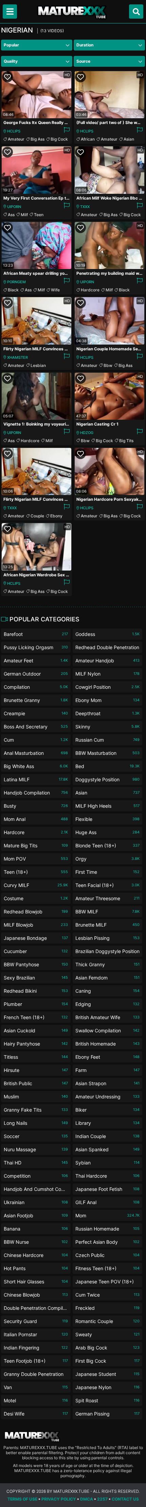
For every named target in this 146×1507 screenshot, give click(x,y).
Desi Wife (36, 1414)
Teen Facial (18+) (107, 885)
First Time (107, 872)
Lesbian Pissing (107, 938)
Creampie (36, 713)
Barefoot (36, 634)
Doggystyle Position (107, 779)
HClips (13, 131)
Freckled (107, 1308)
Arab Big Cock (107, 1347)
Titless (36, 1057)
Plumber (36, 1004)
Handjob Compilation (36, 793)
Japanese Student (107, 1374)
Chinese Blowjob (36, 1295)
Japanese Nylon (107, 1387)
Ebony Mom (107, 700)
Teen (38, 214)
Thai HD (36, 1162)
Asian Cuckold (36, 1030)
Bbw (108, 365)
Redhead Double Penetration (107, 648)
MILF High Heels (107, 806)
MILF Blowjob (36, 925)
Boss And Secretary (36, 726)
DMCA (86, 1499)
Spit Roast (107, 1400)
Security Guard (36, 1321)
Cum (36, 740)
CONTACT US (125, 1499)
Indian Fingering (36, 1347)
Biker (107, 1110)
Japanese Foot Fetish (107, 1189)
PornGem (16, 282)
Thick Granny (107, 964)
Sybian (107, 1162)
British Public (36, 1083)
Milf (24, 214)
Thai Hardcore (107, 1176)
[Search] (136, 11)
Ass (11, 214)
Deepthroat (107, 713)
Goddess (107, 634)
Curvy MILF (36, 885)
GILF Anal (107, 1202)
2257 (102, 1499)
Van (36, 1387)
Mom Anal (36, 819)
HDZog (86, 432)
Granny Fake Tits (36, 1110)
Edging (107, 1004)
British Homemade (107, 1044)
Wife (55, 289)
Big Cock (59, 139)
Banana (36, 1229)
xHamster (17, 357)
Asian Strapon (107, 1083)
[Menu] (10, 11)
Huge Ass (107, 832)
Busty (36, 806)
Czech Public (107, 1255)
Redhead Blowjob (36, 911)
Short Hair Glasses (36, 1281)
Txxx (85, 206)
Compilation (36, 687)
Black (13, 289)
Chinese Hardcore (36, 1255)
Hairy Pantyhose (36, 1044)
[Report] (66, 131)
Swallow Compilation (107, 1030)
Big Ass (37, 139)
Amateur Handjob (107, 660)
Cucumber (36, 951)
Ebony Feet (107, 1057)
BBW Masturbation (107, 753)
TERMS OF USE (22, 1499)
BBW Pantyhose (36, 964)
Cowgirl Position (107, 687)
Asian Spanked (107, 1149)
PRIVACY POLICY (58, 1499)
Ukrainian (36, 1202)
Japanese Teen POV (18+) (107, 1283)
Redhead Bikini (36, 991)
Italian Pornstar (36, 1334)
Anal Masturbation (36, 753)
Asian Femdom (107, 977)
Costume (36, 898)
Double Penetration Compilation (36, 1309)
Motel (36, 1400)
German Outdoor (36, 674)
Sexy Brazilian (36, 977)
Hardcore (90, 289)
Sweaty (107, 1334)
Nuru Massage (36, 1149)
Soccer (36, 1136)
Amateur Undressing (107, 1096)
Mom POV (36, 859)
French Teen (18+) (36, 1017)
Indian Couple (107, 1136)
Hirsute (36, 1070)
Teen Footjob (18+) (36, 1361)
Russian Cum (107, 740)
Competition (36, 1176)
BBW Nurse (36, 1242)
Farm (107, 1070)
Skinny (107, 726)
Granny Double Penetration (36, 1375)
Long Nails (36, 1123)
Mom (107, 1215)
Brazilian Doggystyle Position (107, 952)
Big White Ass (36, 766)
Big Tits (126, 440)
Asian (129, 139)
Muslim (36, 1096)
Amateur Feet (36, 660)
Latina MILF (36, 779)
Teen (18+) (36, 872)
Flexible (107, 819)
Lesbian (38, 365)
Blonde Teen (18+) (107, 845)
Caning (107, 991)
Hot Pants (36, 1268)
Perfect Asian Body (107, 1242)
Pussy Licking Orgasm (36, 647)
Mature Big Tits (36, 845)
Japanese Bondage (36, 938)
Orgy (107, 859)
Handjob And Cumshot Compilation (36, 1190)
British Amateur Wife (107, 1017)
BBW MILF (107, 911)
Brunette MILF (107, 925)
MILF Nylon (107, 674)
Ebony (56, 515)
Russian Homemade (107, 1229)
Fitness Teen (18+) (107, 1268)
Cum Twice (107, 1295)
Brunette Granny (36, 700)
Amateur (16, 139)
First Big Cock (107, 1361)
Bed (107, 766)
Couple (37, 515)
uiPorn (14, 206)
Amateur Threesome (107, 898)
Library (107, 1123)
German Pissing (107, 1414)
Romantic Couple (107, 1321)
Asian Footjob (36, 1215)
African (88, 139)
